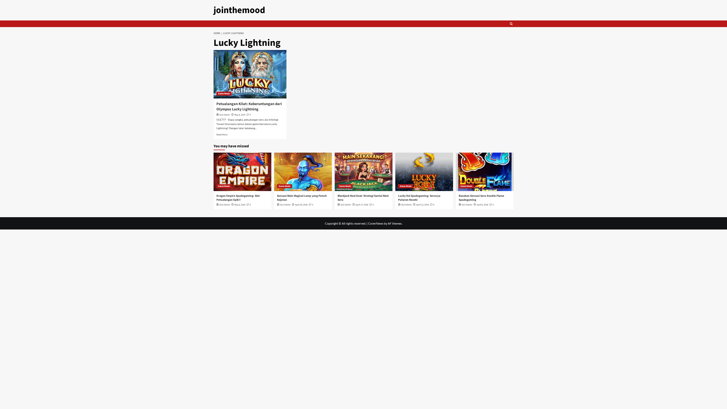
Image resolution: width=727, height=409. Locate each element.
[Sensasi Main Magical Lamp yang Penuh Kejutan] (303, 172)
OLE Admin (224, 114)
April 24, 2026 (301, 204)
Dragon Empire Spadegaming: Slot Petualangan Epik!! (238, 198)
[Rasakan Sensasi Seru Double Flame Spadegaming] (485, 172)
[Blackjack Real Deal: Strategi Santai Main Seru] (363, 172)
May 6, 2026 (239, 204)
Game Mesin (224, 93)
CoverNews (375, 223)
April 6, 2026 (482, 204)
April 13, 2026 (422, 204)
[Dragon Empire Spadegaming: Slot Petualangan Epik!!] (242, 172)
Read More (221, 134)
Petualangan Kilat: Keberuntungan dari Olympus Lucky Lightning (249, 106)
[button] (511, 23)
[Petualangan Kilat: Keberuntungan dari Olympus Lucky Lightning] (250, 74)
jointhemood (239, 10)
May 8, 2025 (239, 114)
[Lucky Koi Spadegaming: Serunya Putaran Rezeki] (424, 172)
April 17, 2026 (362, 204)
